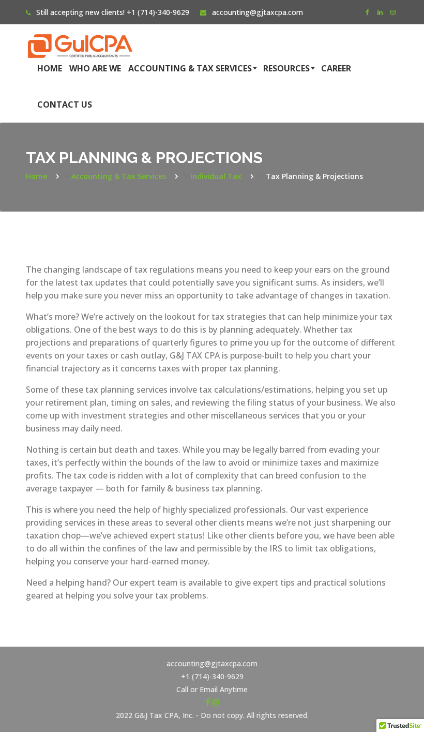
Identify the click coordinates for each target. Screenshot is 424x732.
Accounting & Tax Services (190, 68)
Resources (286, 68)
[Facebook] (367, 12)
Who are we (95, 68)
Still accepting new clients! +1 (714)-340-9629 (112, 12)
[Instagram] (393, 12)
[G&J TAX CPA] (80, 37)
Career (336, 68)
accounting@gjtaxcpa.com (257, 12)
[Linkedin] (380, 12)
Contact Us (64, 104)
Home (49, 68)
